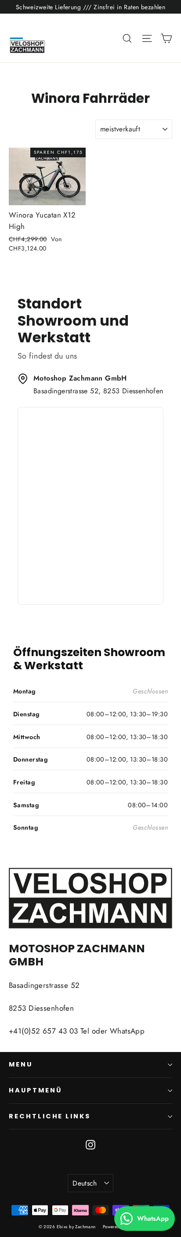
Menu (21, 1064)
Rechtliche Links (49, 1116)
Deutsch (84, 1183)
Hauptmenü (35, 1090)
